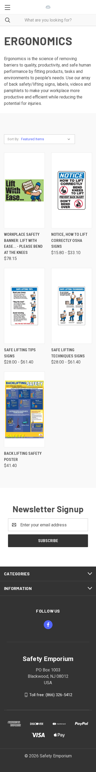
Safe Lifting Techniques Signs (68, 353)
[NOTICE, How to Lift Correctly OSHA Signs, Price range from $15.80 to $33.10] (71, 190)
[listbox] (46, 139)
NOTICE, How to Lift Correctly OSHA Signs (69, 240)
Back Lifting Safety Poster (23, 456)
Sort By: (13, 139)
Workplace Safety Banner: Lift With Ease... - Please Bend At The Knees (23, 243)
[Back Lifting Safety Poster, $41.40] (24, 409)
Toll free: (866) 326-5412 (50, 694)
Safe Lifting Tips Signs (20, 353)
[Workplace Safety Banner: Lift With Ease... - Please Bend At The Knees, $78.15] (24, 190)
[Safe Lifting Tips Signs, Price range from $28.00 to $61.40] (24, 306)
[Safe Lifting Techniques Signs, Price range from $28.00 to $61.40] (71, 306)
